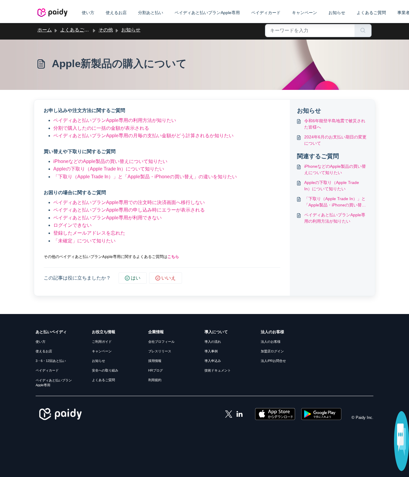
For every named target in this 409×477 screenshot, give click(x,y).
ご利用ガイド (102, 341)
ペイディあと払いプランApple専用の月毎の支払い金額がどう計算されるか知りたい (143, 135)
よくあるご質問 (371, 12)
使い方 (88, 12)
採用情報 (154, 361)
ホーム (44, 29)
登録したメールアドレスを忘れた (89, 233)
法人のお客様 (271, 341)
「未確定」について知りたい (84, 240)
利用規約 (154, 380)
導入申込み (213, 361)
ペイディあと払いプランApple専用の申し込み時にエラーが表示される (129, 209)
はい (135, 277)
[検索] (363, 30)
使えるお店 (116, 12)
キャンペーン (304, 12)
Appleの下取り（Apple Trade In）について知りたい (108, 168)
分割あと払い (150, 12)
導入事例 (211, 351)
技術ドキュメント (218, 370)
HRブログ (155, 370)
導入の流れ (213, 341)
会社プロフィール (161, 341)
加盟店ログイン (272, 351)
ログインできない (72, 225)
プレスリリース (159, 351)
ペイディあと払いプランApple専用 (207, 12)
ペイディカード (266, 12)
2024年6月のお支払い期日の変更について (335, 140)
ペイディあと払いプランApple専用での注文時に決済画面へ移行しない (129, 202)
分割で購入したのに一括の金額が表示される (101, 128)
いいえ (168, 277)
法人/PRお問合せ (273, 361)
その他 (106, 29)
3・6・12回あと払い (51, 361)
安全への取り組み (105, 370)
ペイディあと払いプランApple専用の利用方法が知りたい (114, 120)
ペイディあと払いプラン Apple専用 (54, 382)
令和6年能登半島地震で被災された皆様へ (334, 123)
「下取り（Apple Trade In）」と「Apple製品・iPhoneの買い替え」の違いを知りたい (145, 176)
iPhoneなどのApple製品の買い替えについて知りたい (110, 161)
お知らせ (336, 12)
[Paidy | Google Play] (321, 413)
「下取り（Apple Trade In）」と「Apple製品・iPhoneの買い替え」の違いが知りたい (335, 202)
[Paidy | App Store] (275, 413)
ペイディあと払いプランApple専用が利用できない (107, 217)
